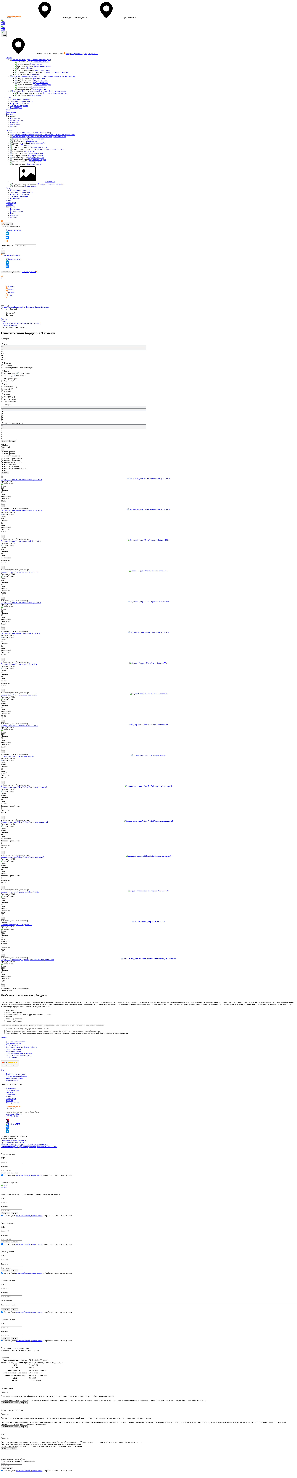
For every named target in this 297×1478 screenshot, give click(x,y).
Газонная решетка (38, 87)
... (2, 449)
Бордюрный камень (40, 81)
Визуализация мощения (19, 104)
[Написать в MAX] (13, 230)
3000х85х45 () (10, 402)
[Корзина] (2, 221)
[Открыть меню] (3, 34)
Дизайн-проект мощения (20, 99)
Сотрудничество (16, 120)
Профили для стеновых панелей (55, 72)
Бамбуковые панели (40, 62)
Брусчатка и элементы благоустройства (59, 76)
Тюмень (10, 307)
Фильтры (5, 473)
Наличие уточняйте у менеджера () (18, 368)
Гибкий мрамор (35, 64)
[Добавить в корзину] (3, 505)
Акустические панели (43, 70)
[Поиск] (3, 252)
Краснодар (44, 307)
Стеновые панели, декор (41, 60)
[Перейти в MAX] (13, 1124)
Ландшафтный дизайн (19, 106)
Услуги (8, 97)
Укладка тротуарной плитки (21, 101)
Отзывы (13, 127)
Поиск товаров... (7, 245)
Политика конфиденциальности (13, 1140)
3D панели (30, 68)
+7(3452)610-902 (91, 54)
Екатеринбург (19, 307)
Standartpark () (10, 373)
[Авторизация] (2, 281)
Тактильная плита (38, 89)
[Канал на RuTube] (7, 1122)
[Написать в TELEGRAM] (3, 30)
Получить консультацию (10, 272)
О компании (15, 124)
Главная (11, 286)
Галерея (11, 292)
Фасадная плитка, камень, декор (55, 93)
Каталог (9, 58)
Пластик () (9, 381)
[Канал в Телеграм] (7, 235)
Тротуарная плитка (39, 78)
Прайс (8, 110)
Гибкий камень (35, 95)
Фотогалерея (11, 112)
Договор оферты (12, 1103)
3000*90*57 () (10, 399)
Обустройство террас (42, 85)
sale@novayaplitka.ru (74, 54)
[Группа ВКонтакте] (7, 239)
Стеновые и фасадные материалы (52, 91)
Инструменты (33, 74)
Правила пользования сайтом (12, 1142)
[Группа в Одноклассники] (7, 241)
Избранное (8, 224)
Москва (4, 307)
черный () (8, 391)
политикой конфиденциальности (29, 1175)
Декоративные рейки (42, 66)
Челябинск (30, 307)
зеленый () (8, 389)
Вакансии (14, 122)
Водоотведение (16, 108)
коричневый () (10, 387)
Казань (37, 307)
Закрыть (24, 1403)
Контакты (9, 114)
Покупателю (15, 118)
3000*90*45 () (10, 397)
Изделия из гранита (40, 83)
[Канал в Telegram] (7, 263)
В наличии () (9, 365)
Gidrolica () (9, 376)
